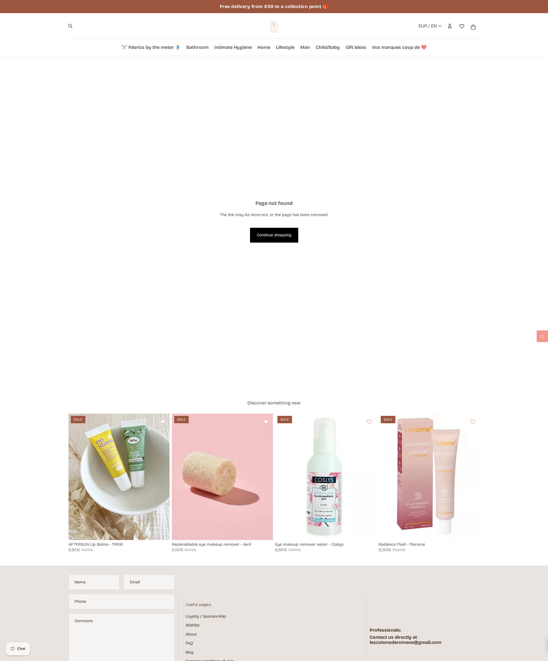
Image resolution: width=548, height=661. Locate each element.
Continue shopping (274, 235)
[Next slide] (161, 476)
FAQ (189, 643)
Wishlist (193, 625)
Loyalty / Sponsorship (206, 616)
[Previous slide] (77, 476)
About (191, 634)
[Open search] (70, 26)
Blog (190, 652)
